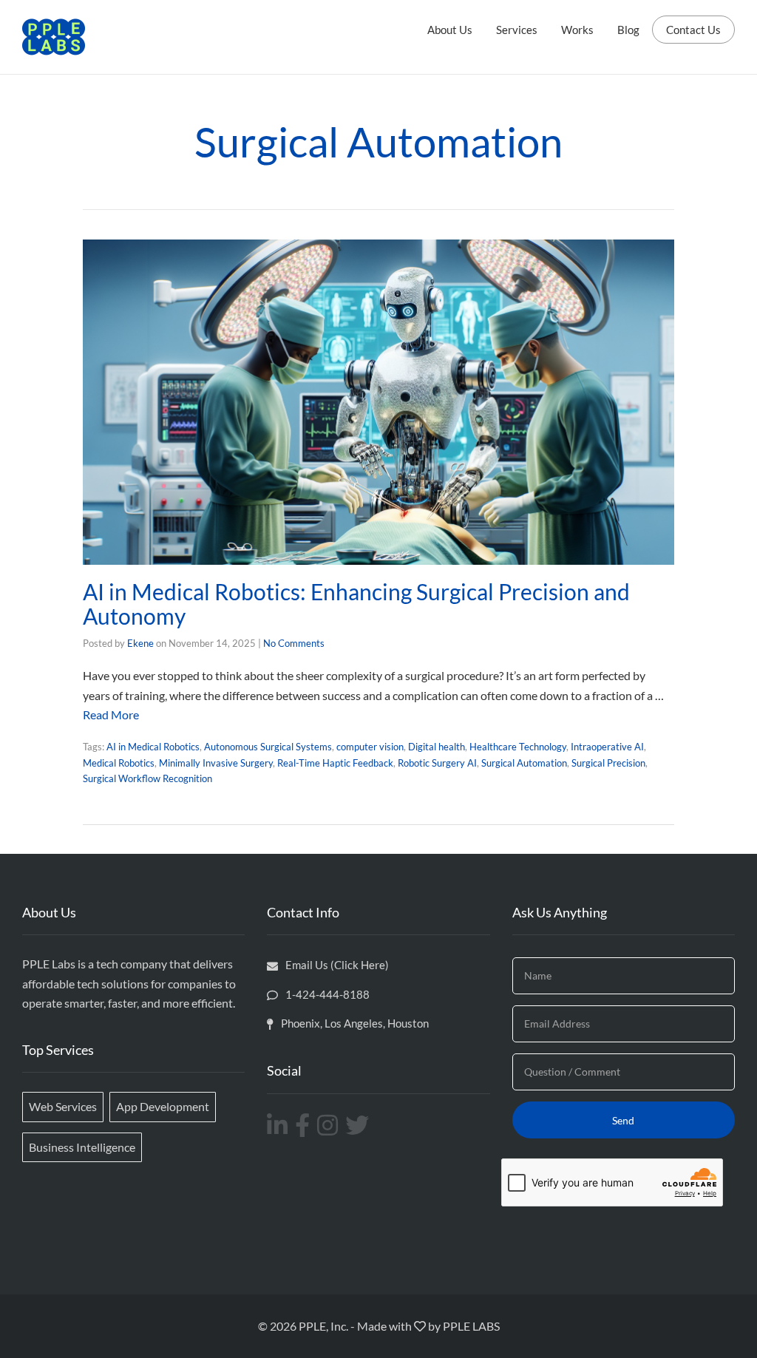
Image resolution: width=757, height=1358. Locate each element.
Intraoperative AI (607, 747)
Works (577, 29)
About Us (449, 29)
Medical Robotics (119, 763)
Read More (111, 714)
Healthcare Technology (517, 747)
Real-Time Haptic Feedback (335, 763)
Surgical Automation (524, 763)
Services (516, 29)
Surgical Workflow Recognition (147, 778)
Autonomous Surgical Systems (268, 747)
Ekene (140, 643)
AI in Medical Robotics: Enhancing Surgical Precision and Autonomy (356, 603)
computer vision (370, 747)
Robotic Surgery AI (437, 763)
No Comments (294, 643)
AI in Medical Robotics (153, 747)
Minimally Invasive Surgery (216, 763)
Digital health (436, 747)
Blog (628, 29)
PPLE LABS (471, 1326)
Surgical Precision (608, 763)
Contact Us (693, 29)
